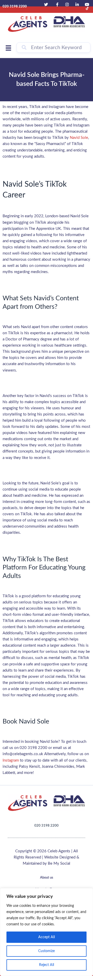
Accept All (46, 937)
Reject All (46, 965)
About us (46, 877)
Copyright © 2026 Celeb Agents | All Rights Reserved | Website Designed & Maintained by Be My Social (46, 857)
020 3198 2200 (46, 825)
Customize (46, 951)
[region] (46, 932)
